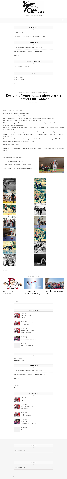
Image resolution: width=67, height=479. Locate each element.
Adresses (16, 55)
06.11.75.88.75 (19, 77)
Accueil (21, 92)
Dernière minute (18, 32)
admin (6, 270)
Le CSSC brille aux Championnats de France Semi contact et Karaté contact (28, 339)
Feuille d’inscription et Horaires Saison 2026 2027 (28, 47)
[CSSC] (33, 7)
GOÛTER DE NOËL (9, 291)
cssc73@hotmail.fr (20, 79)
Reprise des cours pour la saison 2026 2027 (27, 323)
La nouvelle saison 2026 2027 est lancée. (28, 316)
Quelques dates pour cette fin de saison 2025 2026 (28, 331)
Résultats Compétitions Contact (37, 92)
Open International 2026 (27, 345)
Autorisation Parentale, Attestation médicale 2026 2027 (30, 36)
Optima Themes (16, 476)
